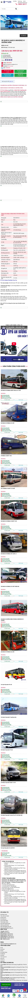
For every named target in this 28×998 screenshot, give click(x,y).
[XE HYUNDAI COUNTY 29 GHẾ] (14, 483)
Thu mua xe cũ (3, 956)
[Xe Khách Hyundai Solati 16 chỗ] (14, 777)
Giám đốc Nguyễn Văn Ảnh (5, 926)
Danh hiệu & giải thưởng (5, 923)
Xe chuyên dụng (3, 952)
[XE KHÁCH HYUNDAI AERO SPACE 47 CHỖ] (14, 385)
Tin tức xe (2, 959)
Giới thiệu (15, 1)
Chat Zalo (8, 997)
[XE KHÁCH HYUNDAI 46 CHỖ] (14, 646)
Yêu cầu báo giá (7, 71)
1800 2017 (22, 4)
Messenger (19, 997)
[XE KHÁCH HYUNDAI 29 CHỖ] (14, 417)
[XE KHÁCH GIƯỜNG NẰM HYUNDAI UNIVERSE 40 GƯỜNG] (14, 613)
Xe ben (1, 950)
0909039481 (8, 67)
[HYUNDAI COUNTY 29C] (14, 450)
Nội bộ (24, 1)
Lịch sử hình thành (4, 920)
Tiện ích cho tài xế (6, 984)
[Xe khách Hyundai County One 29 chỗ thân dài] (14, 809)
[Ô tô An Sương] (7, 1)
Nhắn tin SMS (25, 997)
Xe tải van (2, 949)
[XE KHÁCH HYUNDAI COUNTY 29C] (14, 515)
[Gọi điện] (14, 994)
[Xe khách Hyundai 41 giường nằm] (14, 711)
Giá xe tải (2, 958)
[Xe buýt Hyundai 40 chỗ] (14, 679)
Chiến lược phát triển (4, 925)
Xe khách (2, 955)
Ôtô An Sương (10, 66)
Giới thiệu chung (3, 914)
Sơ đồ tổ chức (3, 917)
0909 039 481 (9, 62)
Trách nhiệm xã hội (4, 922)
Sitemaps (2, 961)
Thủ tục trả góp (7, 75)
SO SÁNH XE (23, 35)
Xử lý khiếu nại (3, 919)
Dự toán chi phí (20, 71)
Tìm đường (3, 997)
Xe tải (1, 947)
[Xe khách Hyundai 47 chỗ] (14, 744)
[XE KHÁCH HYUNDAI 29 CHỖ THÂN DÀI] (14, 581)
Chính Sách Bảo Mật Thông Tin (6, 928)
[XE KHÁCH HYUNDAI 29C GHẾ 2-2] (14, 548)
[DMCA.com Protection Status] (25, 990)
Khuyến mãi (20, 75)
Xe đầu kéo (2, 953)
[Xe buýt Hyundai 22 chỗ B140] (14, 842)
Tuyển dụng (20, 1)
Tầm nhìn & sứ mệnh (4, 915)
